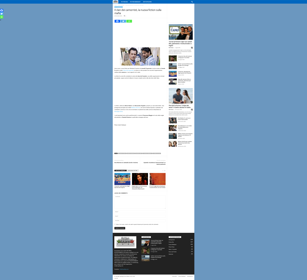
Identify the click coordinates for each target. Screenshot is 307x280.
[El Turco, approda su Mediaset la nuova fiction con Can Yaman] (158, 179)
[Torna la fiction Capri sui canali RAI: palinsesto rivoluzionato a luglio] (181, 32)
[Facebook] (117, 21)
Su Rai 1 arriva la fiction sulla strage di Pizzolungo (185, 64)
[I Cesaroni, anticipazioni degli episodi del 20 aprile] (122, 179)
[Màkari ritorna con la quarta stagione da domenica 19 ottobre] (173, 136)
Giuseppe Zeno (139, 153)
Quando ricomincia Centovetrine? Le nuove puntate (154, 163)
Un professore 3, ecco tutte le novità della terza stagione (185, 127)
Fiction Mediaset (135, 2)
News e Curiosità (173, 249)
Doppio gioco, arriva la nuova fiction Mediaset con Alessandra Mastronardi (139, 187)
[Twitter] (123, 21)
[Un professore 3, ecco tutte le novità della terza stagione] (173, 128)
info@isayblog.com (124, 269)
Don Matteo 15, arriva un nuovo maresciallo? (184, 118)
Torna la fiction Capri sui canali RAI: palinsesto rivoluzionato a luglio (180, 44)
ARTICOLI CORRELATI (120, 170)
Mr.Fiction (171, 47)
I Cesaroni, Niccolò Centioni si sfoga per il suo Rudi (185, 56)
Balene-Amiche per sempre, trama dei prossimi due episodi (185, 143)
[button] (192, 2)
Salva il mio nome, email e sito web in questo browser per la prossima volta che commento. (137, 224)
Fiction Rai (124, 2)
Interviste (171, 254)
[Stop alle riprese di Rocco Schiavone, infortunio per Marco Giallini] (173, 81)
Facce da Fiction (172, 251)
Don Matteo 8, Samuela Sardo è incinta (126, 162)
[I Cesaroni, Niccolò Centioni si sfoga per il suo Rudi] (173, 58)
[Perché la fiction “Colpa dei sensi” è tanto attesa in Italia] (181, 96)
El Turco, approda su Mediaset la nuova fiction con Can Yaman (157, 186)
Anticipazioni (147, 2)
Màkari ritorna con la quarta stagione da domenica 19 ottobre (185, 135)
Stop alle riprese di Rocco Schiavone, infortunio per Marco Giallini (184, 80)
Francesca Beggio (130, 153)
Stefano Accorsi (156, 153)
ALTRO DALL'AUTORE (132, 170)
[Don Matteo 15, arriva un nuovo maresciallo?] (173, 120)
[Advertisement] (140, 35)
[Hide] (0, 20)
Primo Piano (171, 247)
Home (115, 5)
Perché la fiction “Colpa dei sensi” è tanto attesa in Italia (179, 106)
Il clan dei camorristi (147, 153)
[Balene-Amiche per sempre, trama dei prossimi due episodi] (173, 144)
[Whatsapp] (129, 21)
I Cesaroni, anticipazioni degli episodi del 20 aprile (122, 186)
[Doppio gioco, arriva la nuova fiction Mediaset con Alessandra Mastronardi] (140, 179)
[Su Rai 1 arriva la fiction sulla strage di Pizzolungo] (173, 66)
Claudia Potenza (122, 153)
